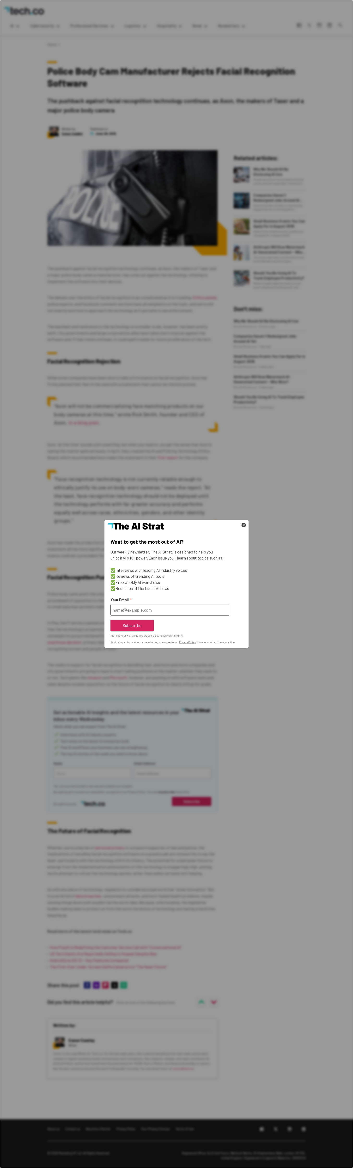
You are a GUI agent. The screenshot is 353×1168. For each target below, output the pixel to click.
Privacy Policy (187, 642)
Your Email (120, 599)
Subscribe (132, 625)
